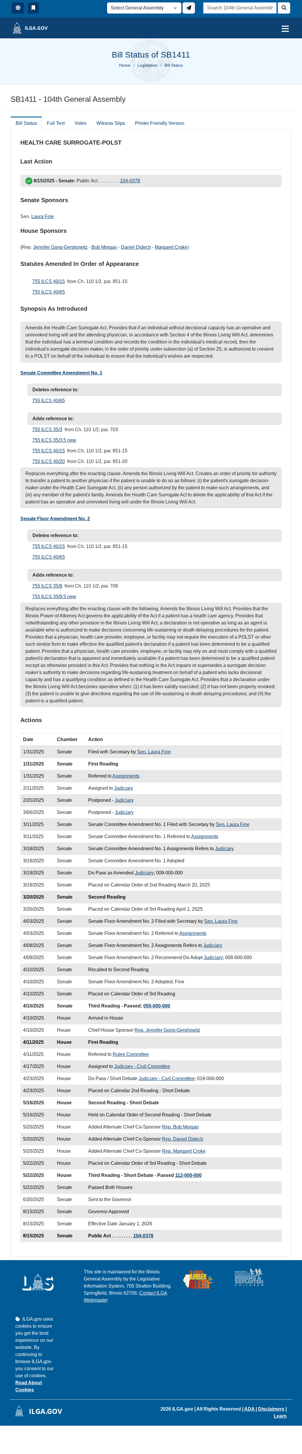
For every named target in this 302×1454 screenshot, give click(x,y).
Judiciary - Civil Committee (142, 1066)
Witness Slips (110, 123)
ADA (250, 1409)
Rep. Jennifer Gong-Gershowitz (167, 1030)
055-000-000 (156, 1005)
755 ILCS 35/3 (47, 429)
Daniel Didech (136, 247)
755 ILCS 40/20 (48, 461)
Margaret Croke (171, 247)
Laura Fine (42, 216)
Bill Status (26, 123)
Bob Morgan (104, 247)
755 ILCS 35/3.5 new (54, 440)
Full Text (56, 123)
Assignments (125, 775)
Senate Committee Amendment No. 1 (61, 372)
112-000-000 (188, 1175)
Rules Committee (131, 1054)
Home (124, 65)
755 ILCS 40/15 (48, 281)
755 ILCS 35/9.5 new (54, 596)
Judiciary (123, 788)
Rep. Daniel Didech (182, 1138)
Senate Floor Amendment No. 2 (55, 518)
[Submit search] (284, 8)
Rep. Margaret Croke (184, 1151)
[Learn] (33, 8)
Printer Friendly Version (159, 123)
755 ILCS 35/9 (47, 585)
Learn (280, 1416)
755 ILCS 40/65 (48, 292)
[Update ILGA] (189, 8)
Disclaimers (271, 1409)
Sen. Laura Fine (154, 751)
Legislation (147, 65)
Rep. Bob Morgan (180, 1126)
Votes (80, 123)
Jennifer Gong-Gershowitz (60, 247)
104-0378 (130, 180)
